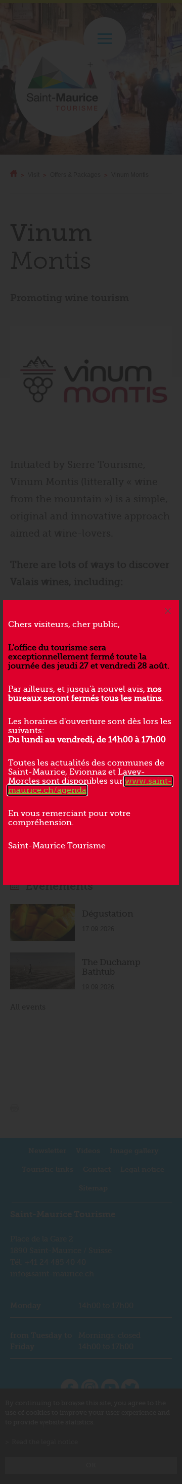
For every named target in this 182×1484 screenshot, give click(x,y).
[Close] (168, 611)
